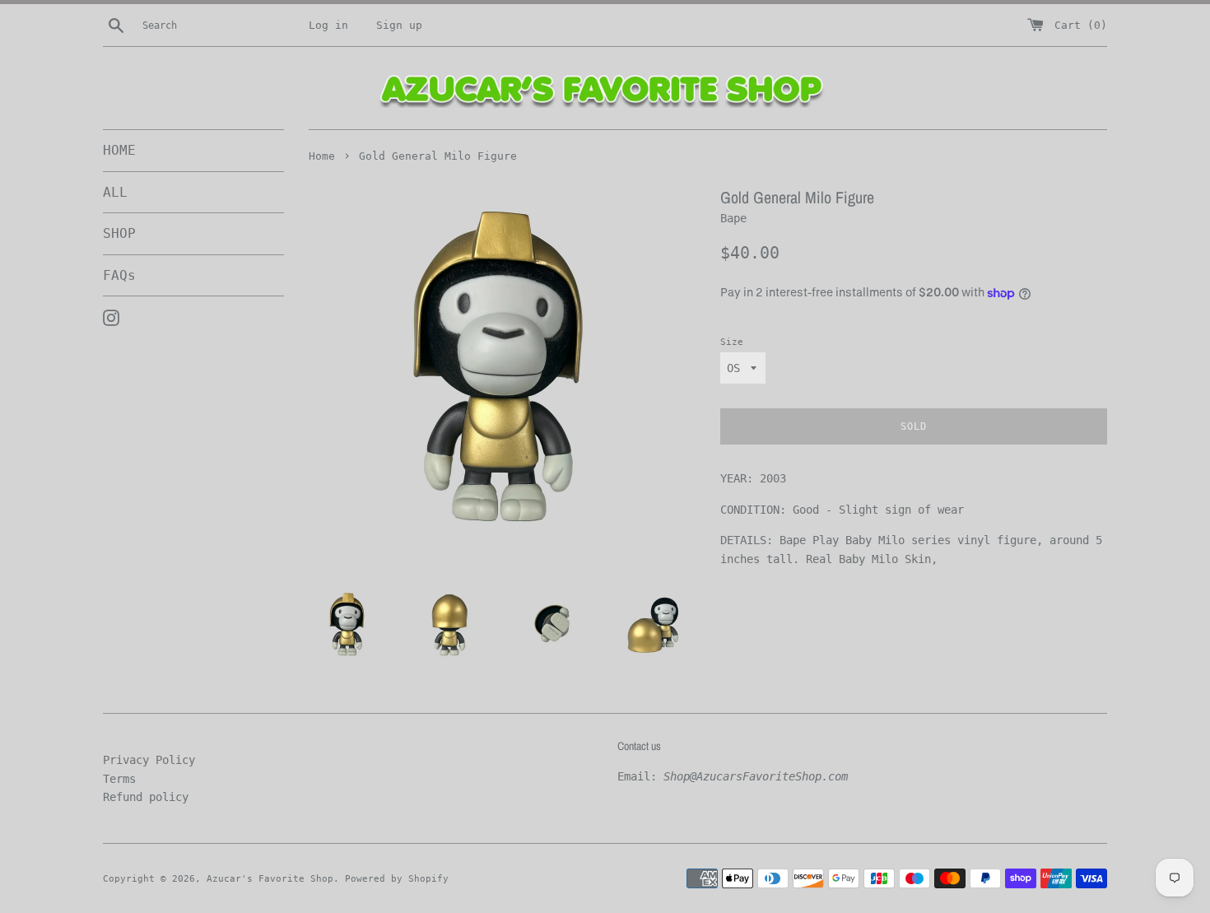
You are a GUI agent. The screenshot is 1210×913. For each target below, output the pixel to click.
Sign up (399, 25)
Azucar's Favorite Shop (270, 878)
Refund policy (145, 797)
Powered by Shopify (397, 878)
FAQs (119, 275)
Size (731, 342)
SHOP (119, 233)
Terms (119, 778)
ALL (115, 192)
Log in (328, 25)
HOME (119, 150)
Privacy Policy (149, 759)
